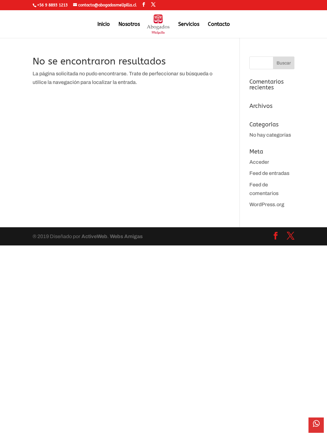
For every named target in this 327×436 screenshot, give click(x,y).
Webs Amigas (126, 236)
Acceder (259, 162)
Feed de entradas (269, 173)
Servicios (188, 24)
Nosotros (129, 24)
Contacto (219, 24)
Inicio (103, 24)
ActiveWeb (94, 236)
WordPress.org (266, 204)
